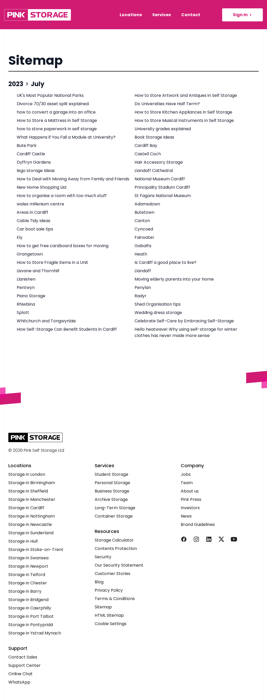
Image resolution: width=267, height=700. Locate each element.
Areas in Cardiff (32, 212)
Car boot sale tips (35, 229)
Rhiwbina (26, 304)
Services (161, 15)
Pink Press (191, 499)
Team (187, 483)
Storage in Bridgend (28, 600)
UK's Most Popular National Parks (50, 95)
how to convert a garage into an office (56, 112)
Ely (19, 237)
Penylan (143, 287)
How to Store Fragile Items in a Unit (52, 262)
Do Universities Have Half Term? (167, 104)
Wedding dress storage (158, 313)
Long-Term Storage (115, 508)
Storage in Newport (28, 566)
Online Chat (20, 674)
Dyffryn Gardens (34, 162)
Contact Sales (22, 657)
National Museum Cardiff (160, 179)
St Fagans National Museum (163, 196)
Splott (23, 313)
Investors (190, 508)
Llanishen (26, 279)
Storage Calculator (114, 540)
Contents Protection (116, 548)
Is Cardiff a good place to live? (165, 262)
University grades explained (163, 129)
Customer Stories (112, 574)
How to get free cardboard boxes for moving (62, 246)
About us (190, 491)
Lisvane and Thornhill (38, 271)
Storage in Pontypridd (30, 625)
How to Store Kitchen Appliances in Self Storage (183, 112)
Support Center (24, 665)
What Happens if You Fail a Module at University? (66, 137)
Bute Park (27, 146)
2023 (15, 84)
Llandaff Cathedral (154, 171)
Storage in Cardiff (26, 508)
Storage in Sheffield (28, 491)
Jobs (186, 474)
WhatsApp (19, 682)
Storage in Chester (27, 583)
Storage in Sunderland (30, 533)
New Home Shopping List (42, 187)
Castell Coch (148, 154)
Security (103, 557)
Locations (131, 15)
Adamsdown (147, 204)
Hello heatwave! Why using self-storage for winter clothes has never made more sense (186, 332)
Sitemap (35, 60)
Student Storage (111, 474)
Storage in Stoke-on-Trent (35, 550)
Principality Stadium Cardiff (162, 187)
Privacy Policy (109, 590)
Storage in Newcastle (30, 524)
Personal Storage (112, 483)
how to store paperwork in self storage (57, 129)
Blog (99, 582)
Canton (142, 221)
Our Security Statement (119, 565)
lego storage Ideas (36, 171)
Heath (141, 254)
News (186, 516)
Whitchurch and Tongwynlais (46, 321)
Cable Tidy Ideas (33, 221)
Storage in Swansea (28, 558)
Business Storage (112, 491)
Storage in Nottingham (31, 516)
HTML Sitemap (109, 615)
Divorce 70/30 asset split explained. (53, 104)
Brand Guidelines (198, 524)
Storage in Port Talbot (31, 616)
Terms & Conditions (115, 599)
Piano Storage (31, 296)
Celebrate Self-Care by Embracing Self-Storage (184, 321)
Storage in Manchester (31, 499)
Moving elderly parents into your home (174, 279)
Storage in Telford (26, 575)
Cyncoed (144, 229)
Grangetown (30, 254)
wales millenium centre (40, 204)
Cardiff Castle (31, 154)
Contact (190, 15)
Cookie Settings (110, 624)
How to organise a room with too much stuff (62, 196)
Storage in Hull (23, 541)
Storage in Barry (24, 591)
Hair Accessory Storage (159, 162)
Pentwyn (26, 287)
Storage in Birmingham (31, 483)
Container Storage (114, 516)
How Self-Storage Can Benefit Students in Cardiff (67, 329)
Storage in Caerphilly (29, 608)
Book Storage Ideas (154, 137)
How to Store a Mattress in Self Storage (57, 120)
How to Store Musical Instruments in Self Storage (184, 120)
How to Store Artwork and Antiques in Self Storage (186, 95)
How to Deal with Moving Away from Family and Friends (73, 179)
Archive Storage (111, 499)
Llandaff (143, 271)
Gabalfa (143, 246)
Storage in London (26, 474)
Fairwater (144, 237)
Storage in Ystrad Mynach (34, 633)
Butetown (144, 212)
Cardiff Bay (146, 146)
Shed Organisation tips (158, 304)
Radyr (141, 296)
